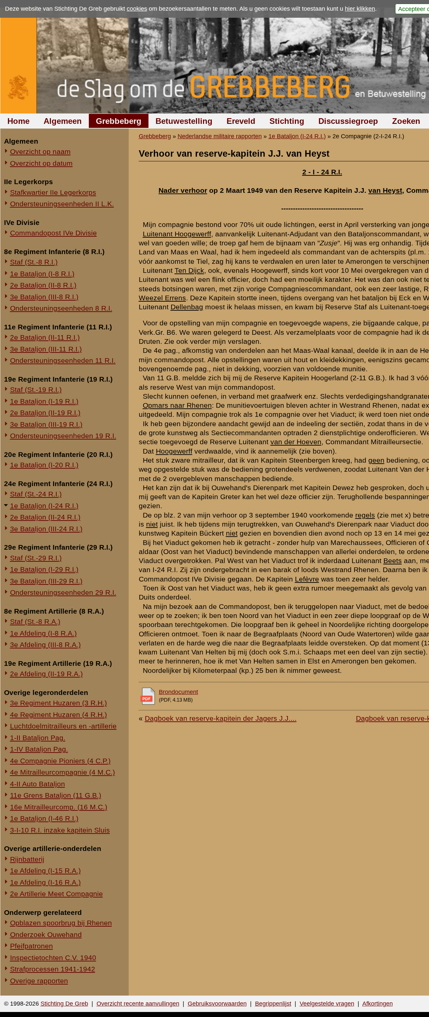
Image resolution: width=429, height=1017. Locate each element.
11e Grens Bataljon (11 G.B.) (55, 795)
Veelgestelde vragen (327, 1003)
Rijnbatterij (27, 859)
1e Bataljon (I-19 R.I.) (44, 401)
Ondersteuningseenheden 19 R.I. (63, 436)
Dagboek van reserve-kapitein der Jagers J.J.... (221, 718)
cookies (137, 8)
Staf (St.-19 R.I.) (36, 389)
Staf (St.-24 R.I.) (36, 494)
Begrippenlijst (273, 1003)
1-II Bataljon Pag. (37, 737)
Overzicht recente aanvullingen (138, 1003)
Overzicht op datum (41, 163)
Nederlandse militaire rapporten (220, 136)
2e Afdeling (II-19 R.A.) (46, 674)
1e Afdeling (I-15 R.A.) (45, 870)
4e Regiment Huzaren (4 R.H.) (58, 714)
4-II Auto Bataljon (37, 784)
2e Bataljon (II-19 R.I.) (45, 412)
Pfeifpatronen (31, 946)
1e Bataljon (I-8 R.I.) (42, 274)
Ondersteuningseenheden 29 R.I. (63, 592)
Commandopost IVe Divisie (53, 233)
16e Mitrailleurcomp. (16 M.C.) (58, 807)
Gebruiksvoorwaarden (217, 1003)
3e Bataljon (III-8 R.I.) (44, 297)
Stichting (286, 121)
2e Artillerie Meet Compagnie (56, 893)
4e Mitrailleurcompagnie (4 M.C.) (62, 772)
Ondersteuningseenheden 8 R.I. (61, 308)
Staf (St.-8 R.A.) (35, 621)
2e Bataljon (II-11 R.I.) (45, 337)
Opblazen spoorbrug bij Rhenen (61, 923)
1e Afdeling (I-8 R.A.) (43, 633)
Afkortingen (377, 1003)
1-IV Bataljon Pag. (39, 749)
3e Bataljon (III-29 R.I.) (46, 581)
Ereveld (241, 121)
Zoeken (406, 121)
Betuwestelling (184, 121)
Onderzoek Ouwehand (46, 934)
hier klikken (360, 8)
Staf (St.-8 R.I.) (34, 262)
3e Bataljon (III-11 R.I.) (46, 349)
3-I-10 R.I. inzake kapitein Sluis (60, 830)
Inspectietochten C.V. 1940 (53, 957)
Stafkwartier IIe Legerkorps (53, 192)
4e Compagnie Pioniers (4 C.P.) (60, 761)
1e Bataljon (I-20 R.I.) (44, 465)
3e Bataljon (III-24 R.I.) (46, 529)
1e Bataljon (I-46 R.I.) (44, 818)
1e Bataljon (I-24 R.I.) (44, 506)
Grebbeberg (118, 121)
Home (18, 121)
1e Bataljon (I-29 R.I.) (44, 569)
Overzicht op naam (40, 151)
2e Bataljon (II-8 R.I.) (43, 285)
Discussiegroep (348, 121)
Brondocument (178, 692)
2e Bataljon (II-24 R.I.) (45, 517)
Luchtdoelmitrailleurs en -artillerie (63, 726)
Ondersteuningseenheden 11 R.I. (63, 360)
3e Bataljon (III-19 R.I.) (46, 424)
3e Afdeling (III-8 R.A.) (45, 644)
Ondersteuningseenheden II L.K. (62, 204)
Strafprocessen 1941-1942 (52, 969)
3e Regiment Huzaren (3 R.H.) (58, 703)
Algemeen (63, 121)
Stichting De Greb (64, 1003)
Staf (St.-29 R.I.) (36, 558)
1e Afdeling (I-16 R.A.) (45, 882)
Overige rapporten (39, 981)
